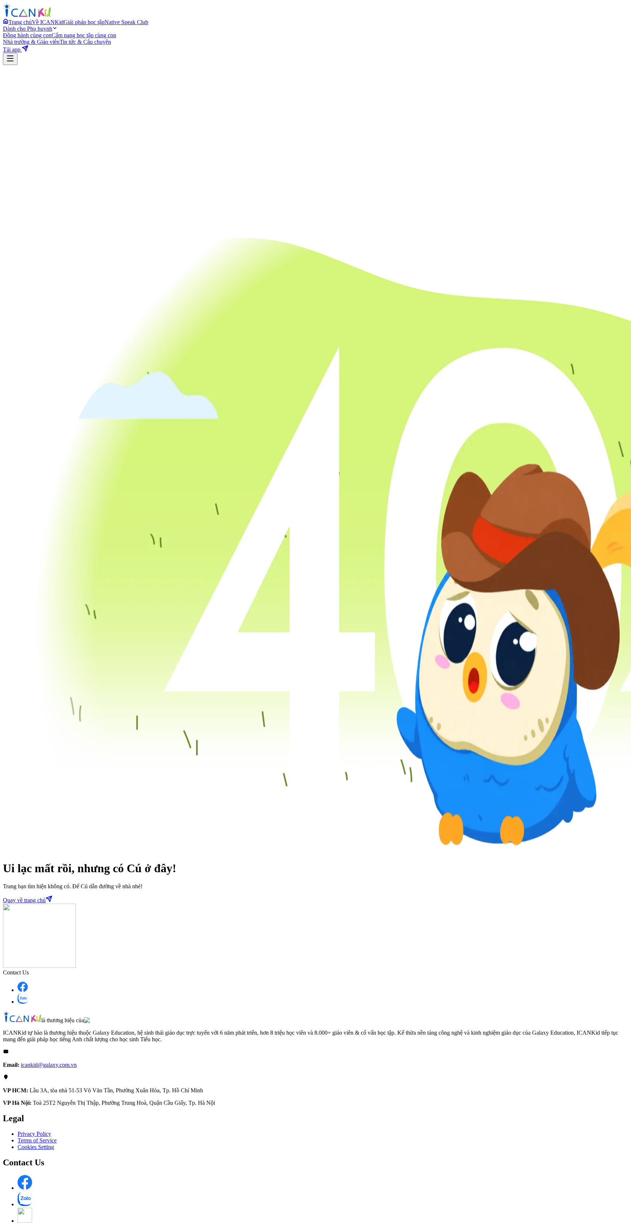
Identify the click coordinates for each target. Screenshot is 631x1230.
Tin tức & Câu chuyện (85, 42)
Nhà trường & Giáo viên (31, 42)
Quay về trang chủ (24, 900)
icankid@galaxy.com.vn (49, 1065)
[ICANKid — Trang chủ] (27, 15)
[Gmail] (25, 1221)
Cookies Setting (36, 1147)
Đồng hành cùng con (27, 35)
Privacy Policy (34, 1134)
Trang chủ (20, 22)
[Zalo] (23, 1002)
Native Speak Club (126, 22)
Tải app (12, 49)
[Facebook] (23, 990)
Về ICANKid (48, 22)
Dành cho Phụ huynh (27, 29)
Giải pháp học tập (84, 22)
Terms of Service (37, 1140)
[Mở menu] (10, 59)
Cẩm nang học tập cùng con (83, 35)
